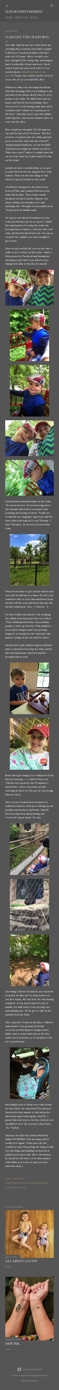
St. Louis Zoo (11, 1187)
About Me (21, 17)
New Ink (12, 1343)
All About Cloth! (21, 1261)
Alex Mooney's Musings (23, 11)
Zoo (24, 1187)
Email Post (18, 1178)
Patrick (38, 1183)
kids (32, 1183)
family (15, 1183)
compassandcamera (38, 1375)
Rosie (44, 1183)
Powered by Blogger (32, 1369)
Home (9, 17)
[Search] (52, 5)
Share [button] (8, 1178)
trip (20, 1187)
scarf (26, 779)
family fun (24, 1183)
